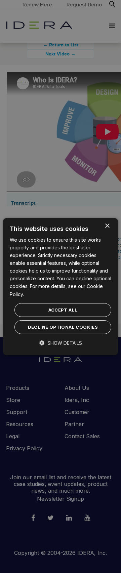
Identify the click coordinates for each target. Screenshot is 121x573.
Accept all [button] (63, 310)
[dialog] (60, 286)
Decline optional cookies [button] (63, 327)
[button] (60, 343)
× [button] (107, 225)
